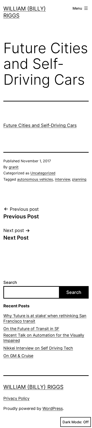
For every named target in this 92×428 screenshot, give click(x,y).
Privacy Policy (16, 398)
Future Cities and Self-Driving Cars (40, 125)
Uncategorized (42, 173)
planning (79, 179)
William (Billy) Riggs (33, 387)
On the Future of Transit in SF (31, 328)
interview (62, 179)
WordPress (52, 408)
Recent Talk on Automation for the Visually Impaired (43, 338)
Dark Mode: (72, 422)
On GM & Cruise (18, 355)
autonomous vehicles (35, 179)
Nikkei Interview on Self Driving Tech (38, 348)
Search (10, 282)
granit (14, 167)
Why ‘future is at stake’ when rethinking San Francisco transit (44, 318)
